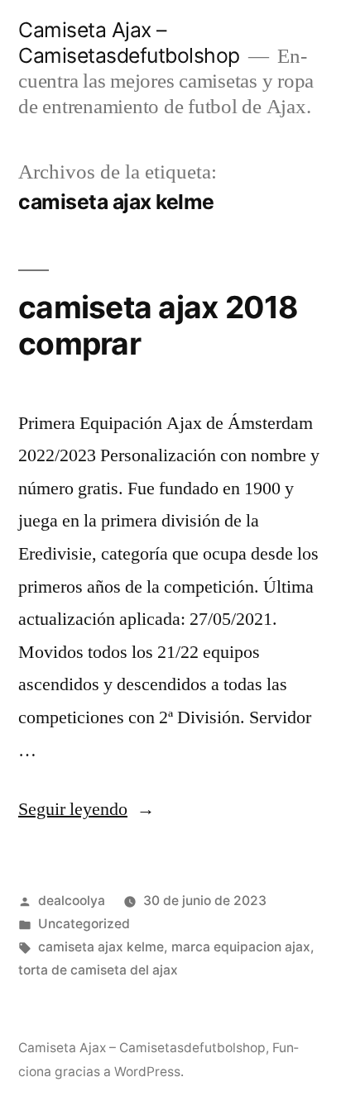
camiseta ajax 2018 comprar (158, 325)
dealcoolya (71, 900)
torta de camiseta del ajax (98, 970)
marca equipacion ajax (240, 947)
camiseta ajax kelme (101, 947)
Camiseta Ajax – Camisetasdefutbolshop (129, 42)
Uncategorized (84, 924)
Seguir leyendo (86, 809)
